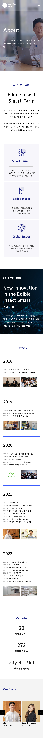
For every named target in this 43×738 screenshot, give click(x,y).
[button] (39, 5)
